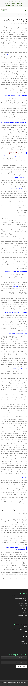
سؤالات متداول (24, 601)
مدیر (9, 23)
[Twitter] (23, 673)
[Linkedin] (4, 673)
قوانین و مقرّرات (23, 605)
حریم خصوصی (24, 608)
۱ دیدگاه (20, 23)
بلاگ (18, 15)
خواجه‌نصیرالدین (10, 54)
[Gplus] (16, 673)
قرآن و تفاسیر (24, 626)
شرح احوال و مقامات (22, 641)
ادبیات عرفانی (24, 643)
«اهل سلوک (15, 286)
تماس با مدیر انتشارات (22, 615)
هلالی (8, 684)
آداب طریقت (7, 95)
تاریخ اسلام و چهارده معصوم (20, 629)
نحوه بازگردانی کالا (23, 603)
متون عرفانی (12, 161)
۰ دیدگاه (20, 514)
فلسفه (25, 634)
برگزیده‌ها (11, 514)
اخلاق (26, 631)
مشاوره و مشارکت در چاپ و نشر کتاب (19, 596)
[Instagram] (19, 673)
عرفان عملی (24, 638)
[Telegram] (8, 673)
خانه (21, 15)
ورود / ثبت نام (7, 3)
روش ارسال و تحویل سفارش (21, 598)
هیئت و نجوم (24, 646)
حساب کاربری (19, 3)
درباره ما (25, 613)
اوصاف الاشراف (12, 153)
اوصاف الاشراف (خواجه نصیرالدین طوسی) (15, 548)
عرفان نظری (24, 636)
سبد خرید (14, 3)
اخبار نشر (15, 23)
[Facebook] (12, 673)
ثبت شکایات (24, 610)
